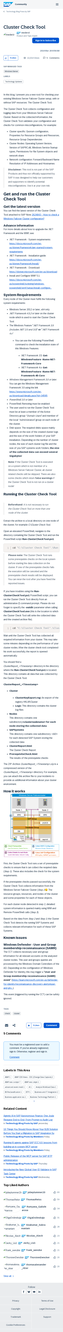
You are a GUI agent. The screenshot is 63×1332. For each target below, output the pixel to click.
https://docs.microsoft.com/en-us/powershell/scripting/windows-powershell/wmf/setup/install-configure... (30, 284)
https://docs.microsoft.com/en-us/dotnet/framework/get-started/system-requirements (31, 247)
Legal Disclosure (47, 1309)
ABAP (7, 1077)
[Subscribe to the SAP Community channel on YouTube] (34, 1292)
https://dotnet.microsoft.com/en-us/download (33, 272)
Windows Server (11, 71)
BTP (27, 1092)
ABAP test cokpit (31, 1082)
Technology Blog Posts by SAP (18, 12)
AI (29, 1087)
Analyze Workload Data (45, 1087)
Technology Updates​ (13, 82)
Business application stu (14, 1097)
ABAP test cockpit (12, 1082)
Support (47, 1317)
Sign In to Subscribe (45, 40)
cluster (16, 1013)
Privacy (15, 1301)
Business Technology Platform (42, 1097)
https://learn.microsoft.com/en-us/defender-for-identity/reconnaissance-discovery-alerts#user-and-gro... (31, 984)
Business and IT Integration (46, 1092)
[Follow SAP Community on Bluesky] (29, 1292)
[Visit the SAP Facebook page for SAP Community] (23, 1292)
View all (7, 1276)
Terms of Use (47, 1301)
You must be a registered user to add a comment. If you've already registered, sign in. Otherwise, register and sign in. (29, 1048)
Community (21, 4)
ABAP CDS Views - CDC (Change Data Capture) (33, 1077)
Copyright (15, 1309)
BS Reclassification (12, 1092)
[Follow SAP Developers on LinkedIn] (39, 1292)
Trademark (16, 1317)
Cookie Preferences (15, 1325)
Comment (14, 1057)
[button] (6, 58)
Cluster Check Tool (24, 27)
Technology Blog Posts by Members (25, 1137)
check (7, 1013)
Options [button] (33, 46)
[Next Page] (34, 1101)
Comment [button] (51, 1025)
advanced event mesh (14, 1087)
